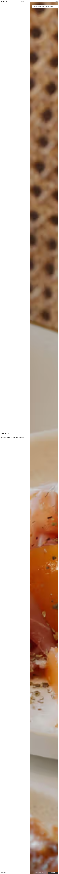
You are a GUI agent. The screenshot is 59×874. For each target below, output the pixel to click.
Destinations (23, 1)
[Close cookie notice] (56, 7)
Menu (56, 1)
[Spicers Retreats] (4, 1)
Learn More (51, 6)
